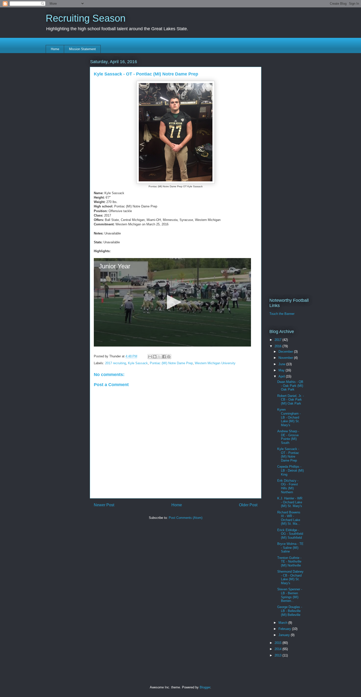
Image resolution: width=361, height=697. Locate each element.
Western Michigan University (215, 363)
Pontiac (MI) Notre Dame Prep (171, 363)
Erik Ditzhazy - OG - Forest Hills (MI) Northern (287, 486)
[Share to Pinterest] (168, 356)
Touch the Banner (281, 314)
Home (55, 49)
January (284, 635)
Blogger (205, 687)
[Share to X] (159, 356)
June (282, 364)
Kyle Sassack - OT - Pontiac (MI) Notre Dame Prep (288, 454)
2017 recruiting (115, 363)
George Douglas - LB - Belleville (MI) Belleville (289, 610)
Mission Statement (82, 49)
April (282, 376)
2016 (278, 346)
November (286, 358)
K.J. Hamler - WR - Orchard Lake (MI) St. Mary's (289, 502)
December (286, 351)
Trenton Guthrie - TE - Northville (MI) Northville (289, 561)
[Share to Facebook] (164, 356)
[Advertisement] (175, 561)
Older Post (248, 505)
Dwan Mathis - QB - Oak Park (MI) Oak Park (290, 385)
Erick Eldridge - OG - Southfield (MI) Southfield (290, 533)
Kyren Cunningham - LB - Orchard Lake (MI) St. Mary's (289, 417)
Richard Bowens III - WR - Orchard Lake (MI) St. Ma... (288, 518)
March (283, 622)
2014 (278, 649)
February (285, 629)
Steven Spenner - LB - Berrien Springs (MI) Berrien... (289, 595)
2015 (278, 643)
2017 (278, 340)
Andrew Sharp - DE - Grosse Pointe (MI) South (288, 437)
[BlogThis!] (154, 356)
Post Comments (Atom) (185, 518)
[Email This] (150, 356)
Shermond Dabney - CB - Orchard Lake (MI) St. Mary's (290, 577)
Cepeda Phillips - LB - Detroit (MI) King (290, 470)
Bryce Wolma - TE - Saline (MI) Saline (290, 547)
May (282, 370)
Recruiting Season (85, 18)
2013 (278, 655)
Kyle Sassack (138, 363)
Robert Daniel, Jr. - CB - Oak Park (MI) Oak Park (290, 399)
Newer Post (104, 505)
